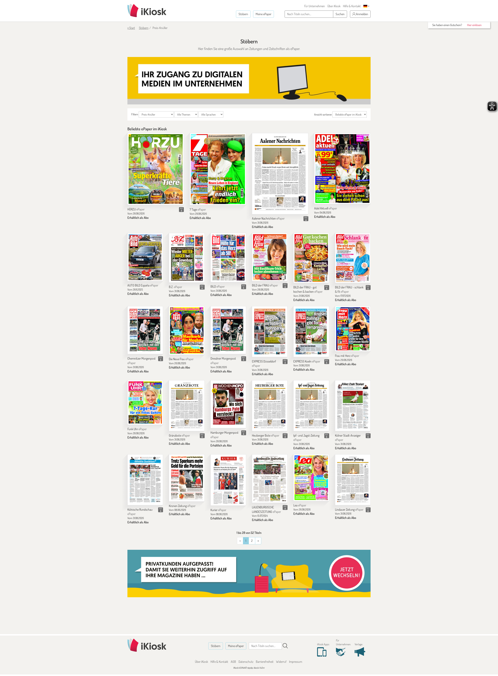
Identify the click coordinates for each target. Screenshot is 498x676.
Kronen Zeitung (182, 506)
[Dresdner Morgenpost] (228, 330)
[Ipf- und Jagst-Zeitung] (311, 405)
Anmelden (361, 14)
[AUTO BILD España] (145, 257)
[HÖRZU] (155, 169)
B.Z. (175, 287)
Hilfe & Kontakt (352, 6)
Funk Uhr (137, 429)
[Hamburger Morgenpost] (228, 404)
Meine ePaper (263, 14)
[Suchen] (285, 645)
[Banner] (249, 80)
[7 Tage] (218, 169)
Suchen (340, 14)
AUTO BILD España (142, 285)
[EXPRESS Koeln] (311, 331)
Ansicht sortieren (323, 114)
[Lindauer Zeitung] (353, 479)
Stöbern (243, 14)
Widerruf (281, 662)
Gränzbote (179, 435)
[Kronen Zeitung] (186, 478)
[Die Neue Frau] (186, 330)
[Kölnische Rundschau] (145, 479)
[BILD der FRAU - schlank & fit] (353, 258)
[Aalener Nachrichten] (280, 173)
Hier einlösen (474, 25)
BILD (217, 286)
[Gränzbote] (186, 405)
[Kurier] (228, 480)
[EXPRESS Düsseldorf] (270, 331)
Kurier (218, 510)
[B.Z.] (186, 258)
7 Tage (198, 209)
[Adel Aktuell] (342, 168)
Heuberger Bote (265, 435)
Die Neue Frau (181, 359)
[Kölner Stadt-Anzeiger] (353, 405)
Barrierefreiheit (265, 662)
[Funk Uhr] (145, 402)
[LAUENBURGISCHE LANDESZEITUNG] (270, 478)
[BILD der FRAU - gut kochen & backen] (311, 258)
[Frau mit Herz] (353, 328)
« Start (131, 28)
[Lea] (311, 477)
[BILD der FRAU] (270, 257)
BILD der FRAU (265, 285)
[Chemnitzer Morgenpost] (145, 330)
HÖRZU (136, 209)
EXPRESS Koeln (306, 361)
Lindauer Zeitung (349, 509)
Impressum (295, 662)
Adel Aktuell (325, 208)
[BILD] (228, 257)
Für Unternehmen (314, 6)
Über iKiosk (333, 6)
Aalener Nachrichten (268, 218)
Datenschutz (245, 662)
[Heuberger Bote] (270, 405)
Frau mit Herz (347, 356)
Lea (299, 505)
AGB (233, 662)
